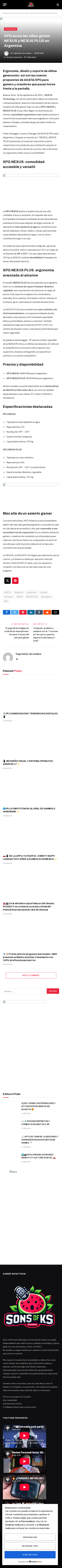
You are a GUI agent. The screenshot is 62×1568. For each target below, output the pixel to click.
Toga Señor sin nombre (22, 53)
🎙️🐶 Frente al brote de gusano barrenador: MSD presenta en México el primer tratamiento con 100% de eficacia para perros (30, 957)
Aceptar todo (30, 1555)
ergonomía (31, 592)
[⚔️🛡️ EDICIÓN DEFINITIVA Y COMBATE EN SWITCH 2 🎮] (11, 1124)
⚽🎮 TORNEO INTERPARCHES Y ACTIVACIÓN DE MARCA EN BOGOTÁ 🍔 (38, 1106)
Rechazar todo (30, 1546)
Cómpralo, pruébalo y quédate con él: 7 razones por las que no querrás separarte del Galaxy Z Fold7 (45, 634)
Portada (6, 13)
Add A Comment (31, 975)
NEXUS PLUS (31, 597)
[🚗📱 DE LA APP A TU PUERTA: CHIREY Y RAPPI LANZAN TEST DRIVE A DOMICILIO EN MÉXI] (31, 836)
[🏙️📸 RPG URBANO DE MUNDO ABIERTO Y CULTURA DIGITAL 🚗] (11, 1158)
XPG (6, 601)
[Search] (57, 4)
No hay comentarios (14, 57)
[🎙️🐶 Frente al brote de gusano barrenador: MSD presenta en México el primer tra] (31, 934)
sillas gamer (46, 597)
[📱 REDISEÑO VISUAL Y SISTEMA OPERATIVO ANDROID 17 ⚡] (31, 741)
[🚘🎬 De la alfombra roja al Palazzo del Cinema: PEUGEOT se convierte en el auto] (31, 884)
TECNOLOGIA (10, 29)
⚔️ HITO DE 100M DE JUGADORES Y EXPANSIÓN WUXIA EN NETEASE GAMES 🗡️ (39, 1139)
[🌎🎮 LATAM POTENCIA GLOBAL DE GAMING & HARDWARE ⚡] (31, 789)
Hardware (8, 597)
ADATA (7, 592)
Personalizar (30, 1537)
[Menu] (5, 4)
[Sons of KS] (31, 4)
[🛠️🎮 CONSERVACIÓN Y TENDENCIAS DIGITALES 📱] (31, 694)
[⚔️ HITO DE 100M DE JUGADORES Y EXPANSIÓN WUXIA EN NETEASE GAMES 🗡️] (11, 1140)
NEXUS (20, 597)
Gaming (43, 592)
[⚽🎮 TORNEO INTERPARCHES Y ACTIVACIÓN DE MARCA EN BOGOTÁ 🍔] (11, 1107)
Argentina (19, 592)
